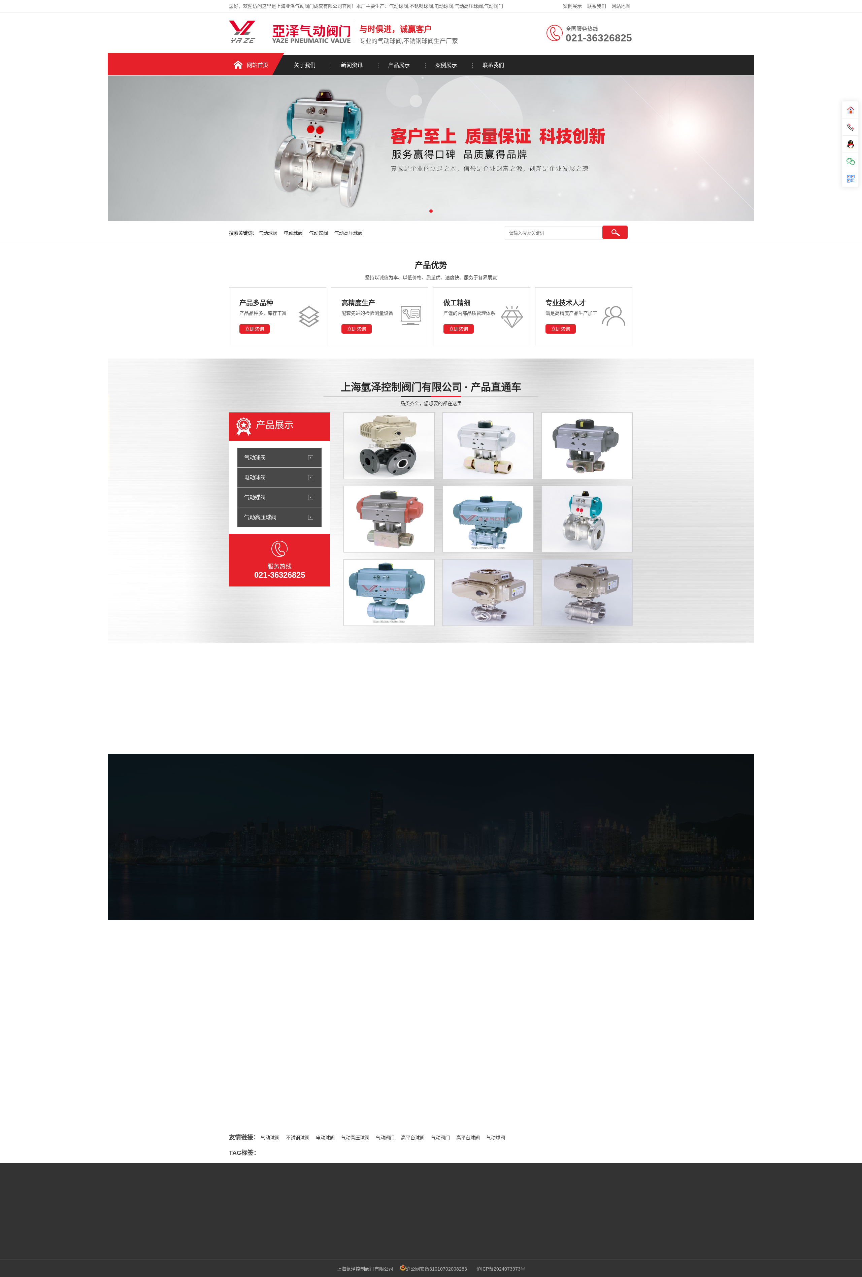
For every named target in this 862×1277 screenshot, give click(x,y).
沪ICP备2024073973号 (500, 1269)
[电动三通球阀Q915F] (488, 592)
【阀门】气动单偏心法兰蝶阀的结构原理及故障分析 (303, 1093)
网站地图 (620, 6)
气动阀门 (385, 1137)
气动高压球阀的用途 (529, 1062)
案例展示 (572, 6)
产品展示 (399, 65)
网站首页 (257, 65)
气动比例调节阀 (265, 1079)
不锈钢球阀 (297, 1137)
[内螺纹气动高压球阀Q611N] (389, 519)
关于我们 (305, 65)
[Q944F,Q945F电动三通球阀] (389, 445)
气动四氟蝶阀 (263, 1065)
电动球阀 (294, 233)
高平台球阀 (413, 1137)
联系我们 (596, 6)
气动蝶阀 (319, 233)
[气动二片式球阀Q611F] (389, 592)
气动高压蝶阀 (263, 1106)
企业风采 (392, 877)
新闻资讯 (352, 65)
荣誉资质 (465, 877)
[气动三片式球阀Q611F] (488, 519)
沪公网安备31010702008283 (436, 1269)
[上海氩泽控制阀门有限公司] (290, 41)
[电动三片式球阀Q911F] (587, 592)
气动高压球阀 (348, 233)
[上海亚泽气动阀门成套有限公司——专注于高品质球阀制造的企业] (286, 1032)
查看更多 (231, 860)
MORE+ (216, 1019)
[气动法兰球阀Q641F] (587, 519)
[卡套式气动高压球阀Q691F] (488, 445)
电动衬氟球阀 (522, 1103)
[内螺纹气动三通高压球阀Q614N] (587, 445)
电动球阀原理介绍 (527, 1021)
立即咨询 (254, 329)
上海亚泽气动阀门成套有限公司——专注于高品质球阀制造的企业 (317, 1051)
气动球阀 (269, 233)
